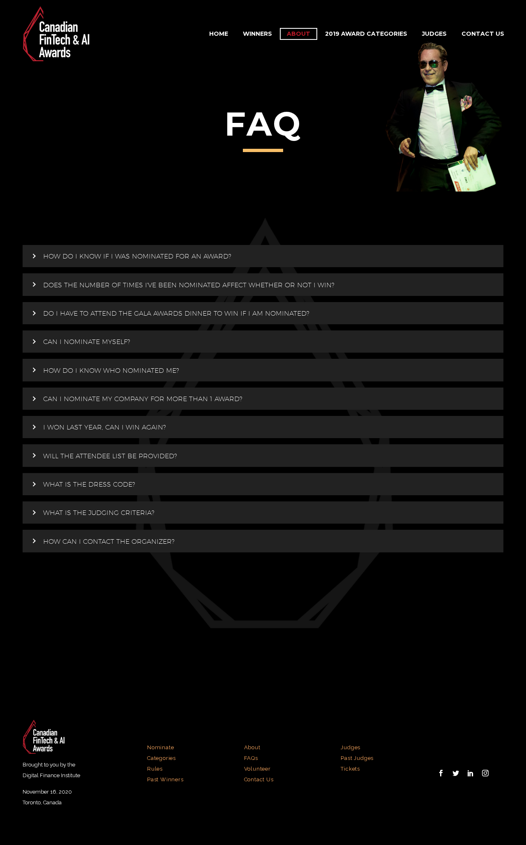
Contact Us (482, 33)
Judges (434, 33)
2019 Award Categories (366, 33)
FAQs (251, 758)
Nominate (160, 747)
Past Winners (165, 779)
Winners (257, 33)
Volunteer (257, 769)
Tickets (350, 769)
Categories (161, 758)
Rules (155, 769)
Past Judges (357, 758)
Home (218, 33)
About (298, 33)
